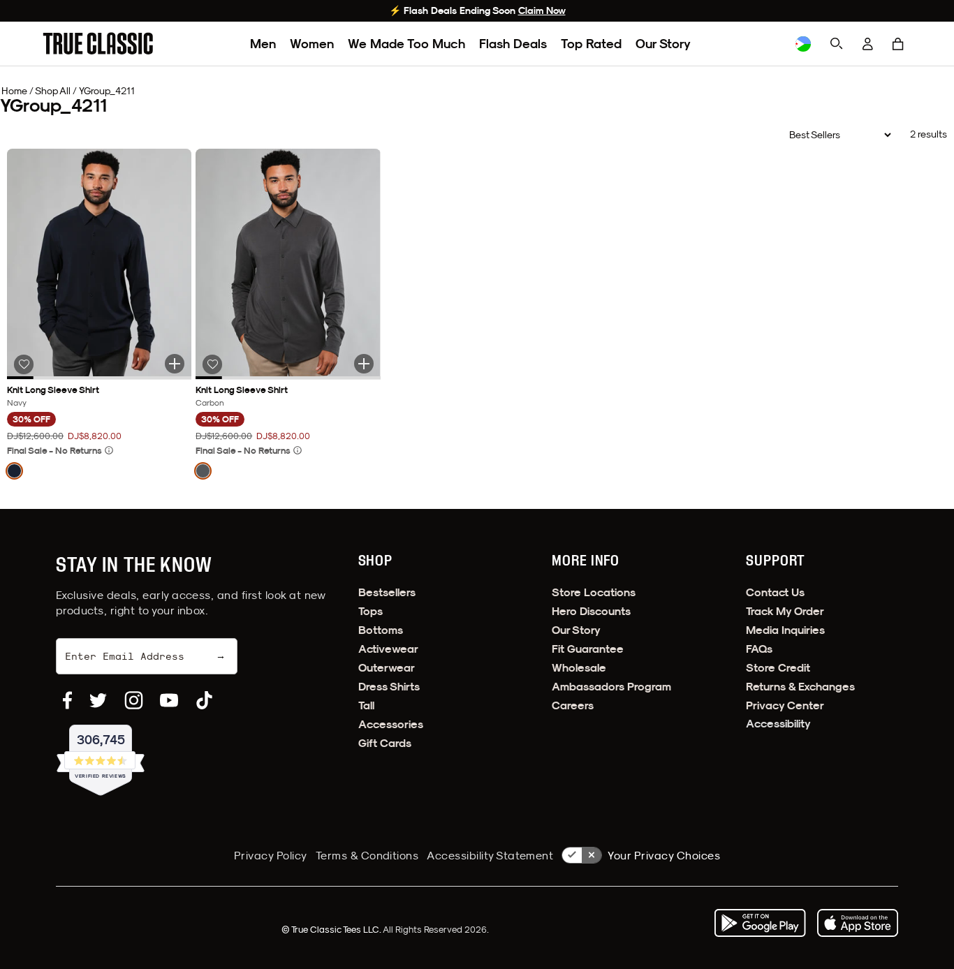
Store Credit (778, 667)
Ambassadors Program (611, 686)
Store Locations (594, 592)
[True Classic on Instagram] (133, 700)
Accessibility (778, 723)
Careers (573, 705)
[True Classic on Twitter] (98, 700)
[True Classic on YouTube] (169, 700)
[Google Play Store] (759, 923)
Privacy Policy (270, 855)
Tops (370, 611)
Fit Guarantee (588, 649)
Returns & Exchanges (800, 686)
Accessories (390, 724)
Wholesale (579, 667)
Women (312, 44)
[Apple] (857, 923)
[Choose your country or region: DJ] (803, 44)
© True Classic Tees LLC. (332, 929)
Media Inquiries (785, 630)
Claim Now (542, 10)
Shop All (53, 90)
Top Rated (591, 44)
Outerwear (386, 667)
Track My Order (785, 611)
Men (263, 44)
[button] (898, 44)
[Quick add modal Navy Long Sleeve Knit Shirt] (174, 363)
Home (14, 90)
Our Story (663, 44)
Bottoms (380, 630)
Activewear (388, 649)
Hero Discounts (591, 611)
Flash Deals (513, 44)
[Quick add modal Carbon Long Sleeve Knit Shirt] (364, 363)
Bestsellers (387, 592)
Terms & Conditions (367, 855)
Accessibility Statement (490, 855)
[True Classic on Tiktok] (204, 700)
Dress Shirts (389, 686)
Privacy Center (785, 705)
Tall (366, 705)
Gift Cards (384, 743)
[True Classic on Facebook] (67, 700)
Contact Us (775, 592)
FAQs (759, 649)
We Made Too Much (406, 44)
